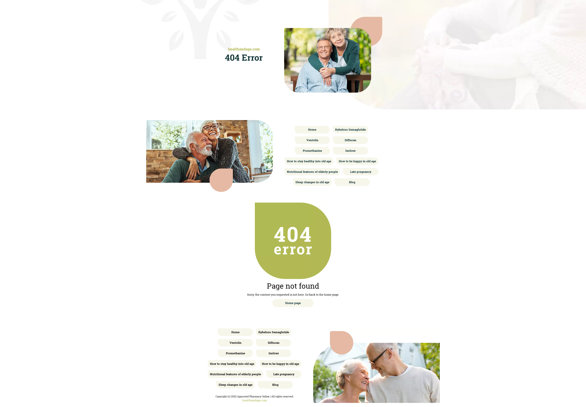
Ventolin (312, 140)
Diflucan (350, 140)
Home (312, 129)
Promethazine (312, 150)
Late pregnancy (360, 172)
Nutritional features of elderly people (312, 172)
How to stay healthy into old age (309, 161)
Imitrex (350, 150)
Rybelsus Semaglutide (350, 129)
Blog (352, 182)
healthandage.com (244, 49)
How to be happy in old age (357, 161)
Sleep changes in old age (312, 182)
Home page (293, 303)
